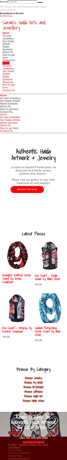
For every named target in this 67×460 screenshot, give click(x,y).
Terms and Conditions (19, 453)
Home (5, 63)
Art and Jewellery (8, 67)
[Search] (39, 2)
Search (3, 1)
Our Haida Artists (8, 72)
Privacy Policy (15, 450)
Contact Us (8, 60)
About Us (7, 82)
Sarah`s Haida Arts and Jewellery (23, 25)
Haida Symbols (7, 78)
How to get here (8, 86)
